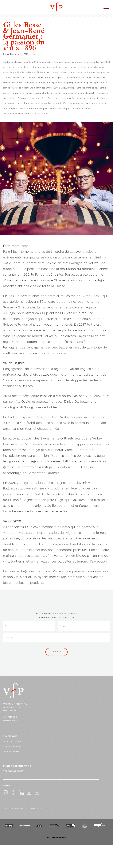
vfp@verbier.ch (10, 720)
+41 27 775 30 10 (10, 717)
